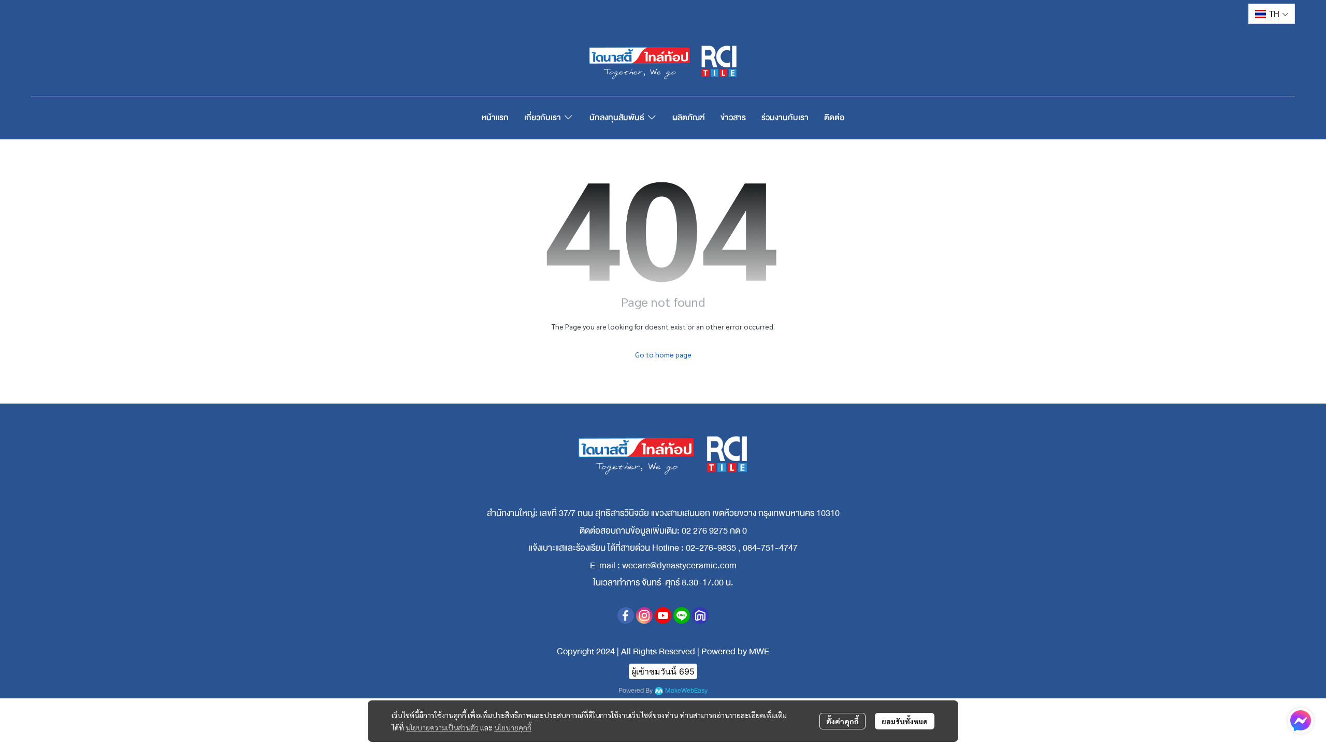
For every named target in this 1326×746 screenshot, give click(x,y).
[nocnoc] (700, 615)
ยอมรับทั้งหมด (905, 721)
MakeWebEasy (686, 690)
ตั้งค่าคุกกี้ (842, 721)
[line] (681, 615)
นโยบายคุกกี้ (512, 727)
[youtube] (663, 615)
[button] (1271, 14)
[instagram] (644, 615)
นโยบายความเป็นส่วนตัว (442, 727)
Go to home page (663, 354)
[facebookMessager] (1300, 720)
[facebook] (625, 615)
